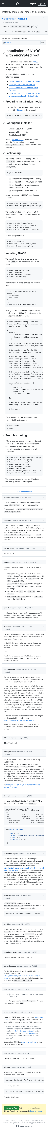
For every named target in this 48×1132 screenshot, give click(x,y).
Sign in (33, 4)
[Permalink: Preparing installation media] (3, 101)
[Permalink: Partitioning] (3, 153)
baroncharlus (9, 548)
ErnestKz (7, 895)
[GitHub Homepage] (17, 1126)
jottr (5, 989)
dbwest (7, 520)
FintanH (7, 498)
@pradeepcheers (32, 613)
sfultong (7, 626)
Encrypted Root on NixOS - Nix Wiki (24, 81)
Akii (5, 738)
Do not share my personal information (33, 1123)
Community (34, 1121)
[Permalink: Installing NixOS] (3, 253)
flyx (5, 562)
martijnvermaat (9, 19)
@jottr (6, 1017)
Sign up (42, 4)
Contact (5, 1123)
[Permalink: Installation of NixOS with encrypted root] (3, 53)
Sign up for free (11, 1108)
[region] (24, 266)
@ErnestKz (34, 978)
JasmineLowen (10, 952)
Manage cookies (15, 1123)
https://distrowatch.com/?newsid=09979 (19, 720)
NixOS (35, 62)
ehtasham (8, 608)
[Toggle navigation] (3, 3)
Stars (35, 32)
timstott (7, 796)
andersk (7, 1012)
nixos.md (22, 19)
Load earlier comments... (24, 492)
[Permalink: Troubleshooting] (3, 435)
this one (20, 110)
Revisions (20, 32)
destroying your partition (24, 1031)
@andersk (7, 1058)
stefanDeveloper (10, 966)
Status (27, 1121)
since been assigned (28, 1042)
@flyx (6, 743)
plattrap (7, 1067)
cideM (6, 924)
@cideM (7, 957)
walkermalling (9, 853)
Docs (41, 1121)
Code (7, 32)
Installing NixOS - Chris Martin (22, 84)
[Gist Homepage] (17, 3)
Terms (7, 1121)
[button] (32, 26)
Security (20, 1121)
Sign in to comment (36, 1111)
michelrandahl (9, 669)
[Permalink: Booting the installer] (3, 123)
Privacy (13, 1121)
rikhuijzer (7, 752)
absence (32, 1033)
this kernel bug (18, 139)
